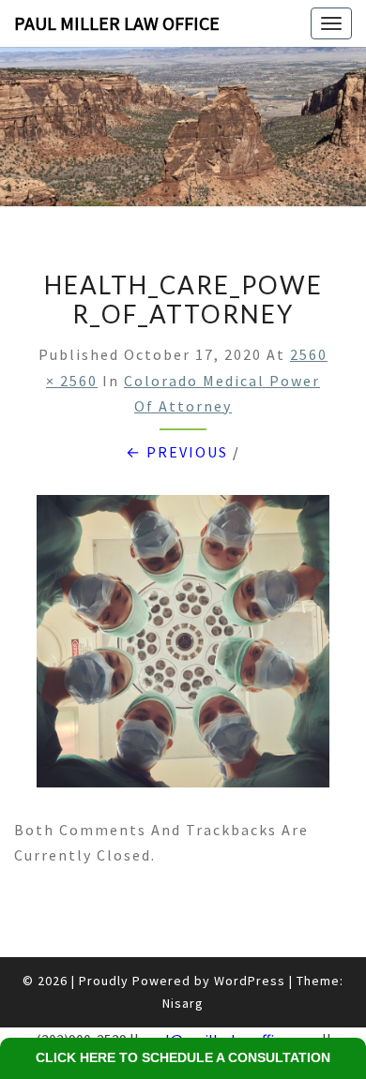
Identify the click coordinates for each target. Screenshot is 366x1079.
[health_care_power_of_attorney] (183, 646)
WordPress (249, 980)
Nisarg (183, 1003)
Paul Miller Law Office (117, 23)
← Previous (177, 451)
